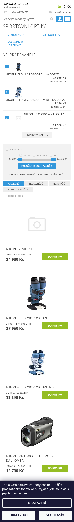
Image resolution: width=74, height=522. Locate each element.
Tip (55, 155)
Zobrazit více (35, 135)
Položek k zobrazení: (36, 166)
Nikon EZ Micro (44, 114)
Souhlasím (55, 515)
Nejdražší (59, 184)
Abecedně (13, 184)
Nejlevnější (36, 184)
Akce (26, 155)
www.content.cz (16, 5)
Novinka (42, 155)
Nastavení (37, 503)
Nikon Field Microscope (32, 74)
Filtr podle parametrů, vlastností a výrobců (35, 174)
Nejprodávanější (18, 189)
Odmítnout (19, 515)
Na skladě (16, 149)
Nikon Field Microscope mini (35, 99)
